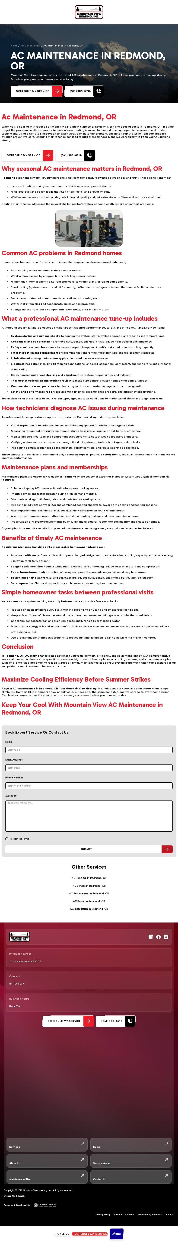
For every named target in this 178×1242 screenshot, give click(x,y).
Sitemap (170, 1214)
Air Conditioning (30, 45)
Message (11, 795)
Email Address (14, 759)
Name (8, 741)
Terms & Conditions (124, 1214)
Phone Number (14, 777)
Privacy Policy (103, 1214)
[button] (116, 1234)
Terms (26, 838)
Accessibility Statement (150, 1214)
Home (14, 45)
